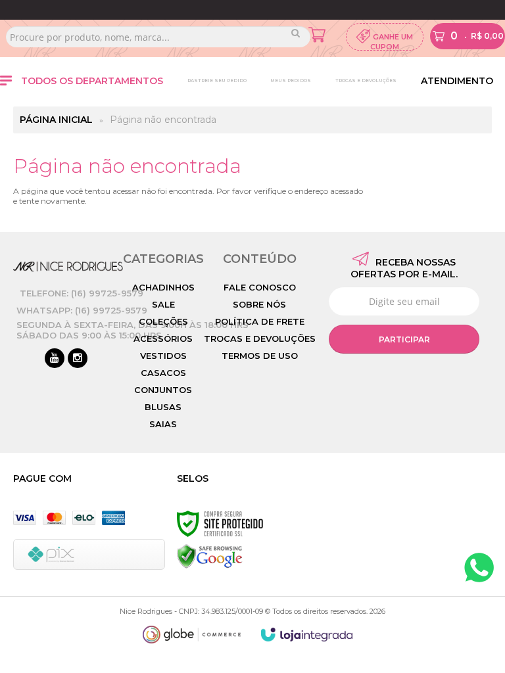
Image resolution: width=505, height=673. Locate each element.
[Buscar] (295, 33)
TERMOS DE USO (260, 355)
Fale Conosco (260, 287)
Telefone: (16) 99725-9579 (81, 293)
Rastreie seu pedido (217, 80)
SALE (163, 304)
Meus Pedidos (290, 80)
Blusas (163, 407)
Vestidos (163, 355)
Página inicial (56, 120)
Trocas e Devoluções (366, 80)
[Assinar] (404, 339)
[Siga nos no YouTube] (54, 358)
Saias (163, 424)
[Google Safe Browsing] (210, 556)
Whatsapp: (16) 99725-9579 (81, 310)
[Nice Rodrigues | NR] (68, 266)
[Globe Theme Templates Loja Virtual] (192, 634)
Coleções (163, 321)
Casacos (163, 372)
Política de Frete (259, 321)
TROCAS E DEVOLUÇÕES (260, 338)
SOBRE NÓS (259, 304)
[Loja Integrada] (307, 634)
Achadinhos (163, 287)
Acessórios (163, 338)
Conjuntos (163, 389)
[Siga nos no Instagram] (77, 358)
